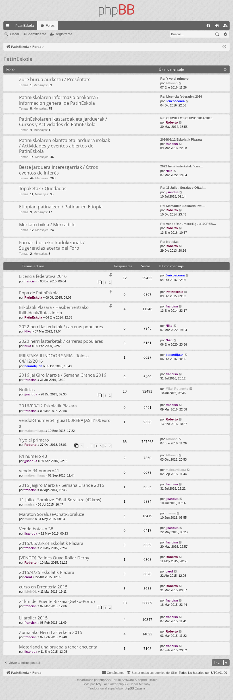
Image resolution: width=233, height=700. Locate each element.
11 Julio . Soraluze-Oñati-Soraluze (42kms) (60, 499)
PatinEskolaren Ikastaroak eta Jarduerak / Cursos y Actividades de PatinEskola (63, 122)
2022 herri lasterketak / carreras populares (61, 326)
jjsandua (172, 192)
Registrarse (63, 34)
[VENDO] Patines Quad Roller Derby (54, 558)
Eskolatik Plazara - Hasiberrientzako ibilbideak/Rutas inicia (54, 309)
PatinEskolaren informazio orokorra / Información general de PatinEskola (59, 100)
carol (28, 577)
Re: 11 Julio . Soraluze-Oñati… (183, 187)
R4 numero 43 (33, 456)
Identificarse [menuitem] (218, 27)
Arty (98, 684)
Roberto (172, 122)
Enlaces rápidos (9, 27)
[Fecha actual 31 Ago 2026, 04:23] (224, 47)
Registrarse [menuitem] (226, 27)
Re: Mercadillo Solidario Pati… (182, 206)
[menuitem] (208, 25)
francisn (172, 143)
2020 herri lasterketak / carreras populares (61, 341)
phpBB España (135, 688)
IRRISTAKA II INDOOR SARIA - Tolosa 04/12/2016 (54, 358)
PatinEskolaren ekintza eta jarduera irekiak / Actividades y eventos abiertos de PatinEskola (64, 146)
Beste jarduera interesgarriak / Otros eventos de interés (58, 170)
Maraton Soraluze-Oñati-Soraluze (51, 514)
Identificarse (37, 34)
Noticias (27, 389)
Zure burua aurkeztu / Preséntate (55, 79)
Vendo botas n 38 (36, 528)
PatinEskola (24, 26)
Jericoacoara (175, 101)
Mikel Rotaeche (177, 388)
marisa (29, 504)
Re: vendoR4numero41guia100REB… (188, 223)
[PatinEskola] (116, 10)
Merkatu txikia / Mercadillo (47, 224)
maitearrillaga (34, 430)
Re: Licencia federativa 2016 (181, 96)
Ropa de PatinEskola (39, 292)
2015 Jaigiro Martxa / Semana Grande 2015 (61, 485)
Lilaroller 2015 (33, 618)
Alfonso (172, 83)
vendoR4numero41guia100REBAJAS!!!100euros (65, 422)
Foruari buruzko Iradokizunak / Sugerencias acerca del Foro (52, 245)
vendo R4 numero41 (39, 470)
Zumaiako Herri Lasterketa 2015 (50, 632)
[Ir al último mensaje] (187, 275)
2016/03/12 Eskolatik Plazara (181, 139)
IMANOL (30, 591)
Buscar (14, 34)
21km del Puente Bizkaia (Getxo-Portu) (57, 601)
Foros (50, 26)
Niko (169, 171)
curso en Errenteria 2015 (43, 587)
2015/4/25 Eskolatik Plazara (46, 572)
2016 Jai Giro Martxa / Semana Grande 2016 (62, 375)
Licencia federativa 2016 (43, 276)
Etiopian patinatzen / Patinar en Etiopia (61, 207)
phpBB (104, 679)
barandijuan (33, 366)
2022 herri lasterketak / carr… (181, 166)
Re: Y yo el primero (174, 78)
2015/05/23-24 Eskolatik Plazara (51, 543)
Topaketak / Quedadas (42, 188)
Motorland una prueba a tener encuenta (58, 647)
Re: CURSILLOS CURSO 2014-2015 (186, 118)
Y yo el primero (34, 440)
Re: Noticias (169, 241)
